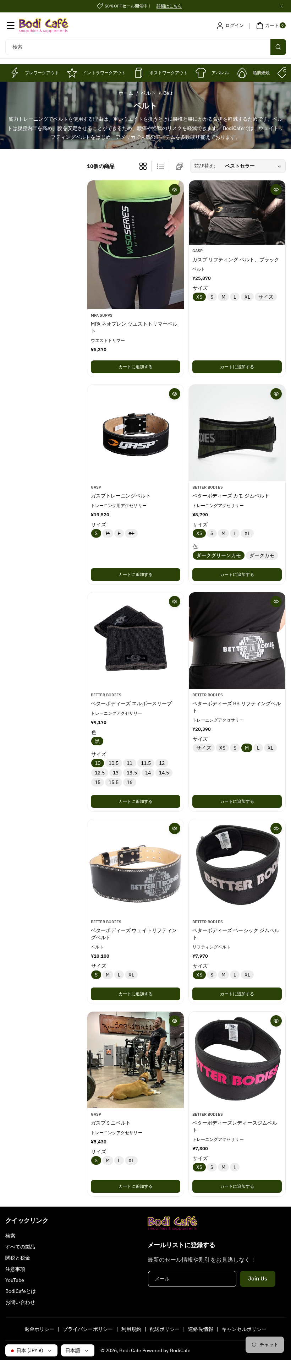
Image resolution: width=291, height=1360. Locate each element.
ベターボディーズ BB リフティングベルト (236, 707)
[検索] (278, 47)
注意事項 (15, 1269)
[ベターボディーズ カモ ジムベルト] (237, 433)
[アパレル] (201, 72)
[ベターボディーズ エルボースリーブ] (135, 640)
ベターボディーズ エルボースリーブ (131, 703)
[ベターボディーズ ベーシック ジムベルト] (237, 867)
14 (148, 772)
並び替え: (204, 166)
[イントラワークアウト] (72, 72)
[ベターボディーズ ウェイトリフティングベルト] (135, 867)
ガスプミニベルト (111, 1123)
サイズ (265, 297)
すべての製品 (20, 1247)
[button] (10, 25)
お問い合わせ (20, 1302)
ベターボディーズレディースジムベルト (234, 1126)
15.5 (114, 782)
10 (97, 763)
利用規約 (131, 1329)
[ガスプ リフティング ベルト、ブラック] (237, 212)
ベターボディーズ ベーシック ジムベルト (235, 934)
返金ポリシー (39, 1329)
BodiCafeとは (20, 1291)
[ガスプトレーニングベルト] (135, 433)
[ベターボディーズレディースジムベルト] (237, 1060)
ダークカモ (261, 555)
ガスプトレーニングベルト (121, 496)
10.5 (114, 763)
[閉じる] (281, 6)
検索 (10, 1236)
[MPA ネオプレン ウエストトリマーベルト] (135, 244)
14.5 (164, 772)
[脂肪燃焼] (242, 72)
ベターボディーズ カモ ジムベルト (230, 496)
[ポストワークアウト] (139, 72)
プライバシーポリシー (88, 1329)
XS (199, 297)
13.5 (132, 772)
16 (129, 782)
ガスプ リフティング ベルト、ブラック (235, 259)
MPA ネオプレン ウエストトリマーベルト (134, 327)
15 (97, 782)
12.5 (100, 772)
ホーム (126, 93)
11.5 (146, 763)
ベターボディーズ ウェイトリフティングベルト (134, 934)
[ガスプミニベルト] (135, 1060)
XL (247, 297)
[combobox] (145, 47)
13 (116, 772)
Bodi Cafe (130, 1350)
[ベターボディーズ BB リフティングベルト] (237, 640)
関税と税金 (17, 1258)
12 (162, 763)
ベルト (148, 93)
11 (129, 763)
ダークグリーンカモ (218, 555)
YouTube (14, 1280)
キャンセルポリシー (244, 1329)
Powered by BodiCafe (166, 1350)
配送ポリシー (165, 1329)
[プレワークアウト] (14, 72)
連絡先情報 (200, 1329)
